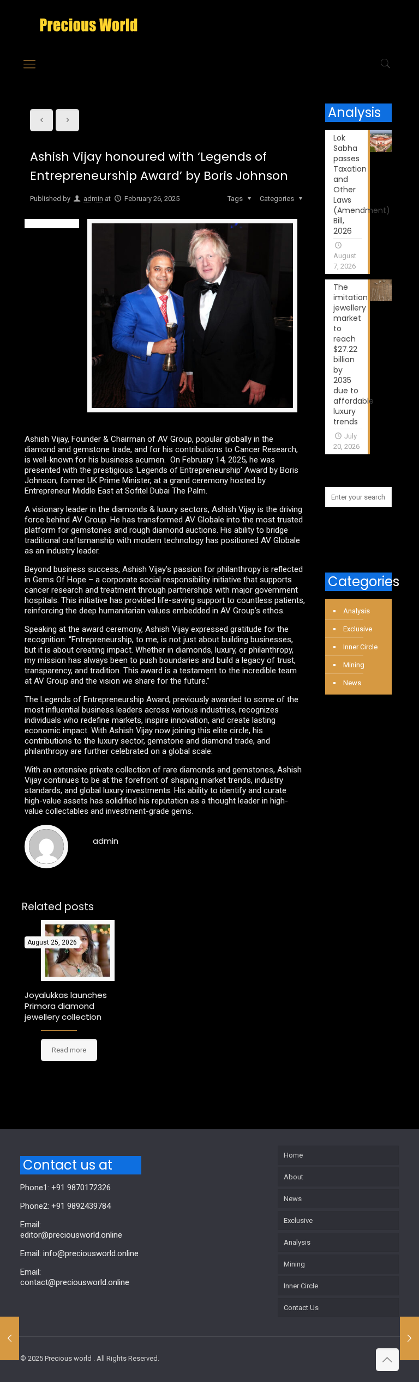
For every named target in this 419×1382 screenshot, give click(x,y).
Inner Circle (360, 647)
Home (293, 1155)
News (352, 683)
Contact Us (301, 1308)
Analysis (356, 611)
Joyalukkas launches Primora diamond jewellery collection (66, 1005)
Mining (353, 665)
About (293, 1177)
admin (93, 198)
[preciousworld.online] (88, 24)
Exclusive (357, 629)
